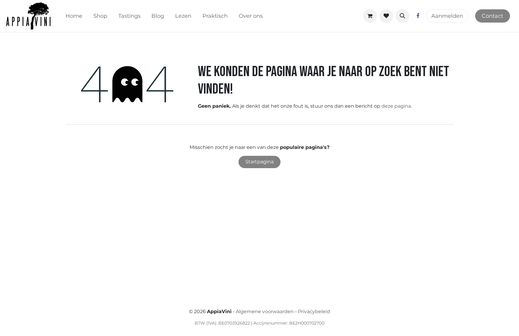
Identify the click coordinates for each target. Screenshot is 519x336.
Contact (492, 16)
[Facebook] (418, 16)
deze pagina (396, 106)
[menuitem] (74, 16)
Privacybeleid (314, 311)
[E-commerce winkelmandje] (370, 16)
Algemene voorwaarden (265, 311)
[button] (402, 16)
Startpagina (259, 162)
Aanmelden (447, 16)
